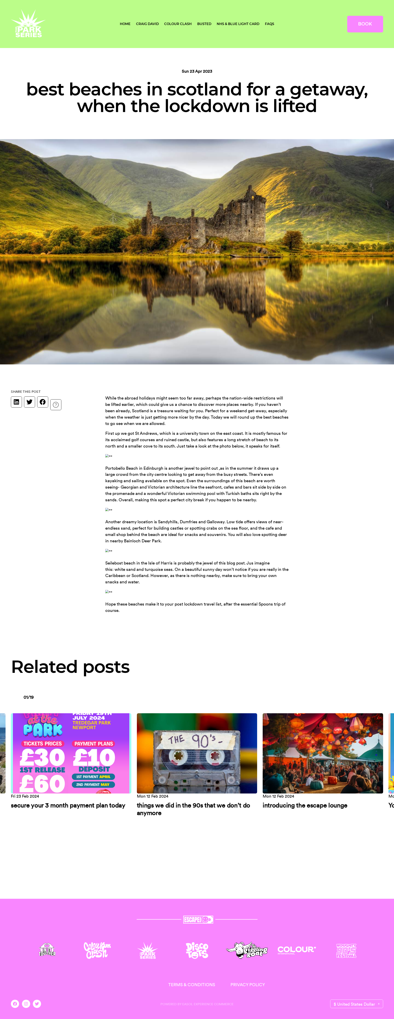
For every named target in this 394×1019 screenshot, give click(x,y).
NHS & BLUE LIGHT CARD (238, 24)
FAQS (269, 24)
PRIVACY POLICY (247, 984)
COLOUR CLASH (178, 24)
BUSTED (204, 24)
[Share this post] (55, 403)
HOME (125, 24)
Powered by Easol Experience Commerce (197, 1004)
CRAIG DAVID (147, 24)
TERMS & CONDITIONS (191, 984)
